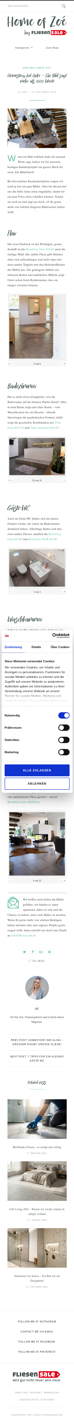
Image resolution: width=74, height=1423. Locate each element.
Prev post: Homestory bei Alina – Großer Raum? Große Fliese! (37, 1042)
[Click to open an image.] (37, 128)
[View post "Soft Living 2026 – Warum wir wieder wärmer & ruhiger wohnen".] (37, 1181)
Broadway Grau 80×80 (40, 249)
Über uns (21, 1392)
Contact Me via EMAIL (37, 1331)
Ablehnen (37, 783)
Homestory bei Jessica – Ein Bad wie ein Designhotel (37, 1278)
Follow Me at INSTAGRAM (37, 1321)
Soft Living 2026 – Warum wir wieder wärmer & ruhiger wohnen (37, 1211)
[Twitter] (25, 952)
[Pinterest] (49, 952)
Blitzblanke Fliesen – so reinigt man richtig (37, 1147)
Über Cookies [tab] (60, 646)
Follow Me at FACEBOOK (37, 1341)
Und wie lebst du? (37, 68)
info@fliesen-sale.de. (24, 935)
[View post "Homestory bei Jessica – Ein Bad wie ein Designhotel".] (37, 1248)
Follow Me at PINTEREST (37, 1351)
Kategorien (22, 47)
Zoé (22, 92)
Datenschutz (29, 1399)
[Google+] (41, 952)
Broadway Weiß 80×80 (43, 539)
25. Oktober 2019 (44, 92)
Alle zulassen (37, 770)
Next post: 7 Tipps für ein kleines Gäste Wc (37, 1058)
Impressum (51, 1392)
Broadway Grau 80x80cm (23, 802)
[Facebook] (33, 952)
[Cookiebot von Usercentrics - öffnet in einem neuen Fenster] (52, 635)
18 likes (38, 961)
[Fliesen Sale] (37, 26)
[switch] (63, 727)
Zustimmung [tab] (13, 646)
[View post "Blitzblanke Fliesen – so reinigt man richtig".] (37, 1119)
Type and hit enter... (18, 6)
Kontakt (36, 1392)
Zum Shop (52, 47)
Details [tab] (36, 646)
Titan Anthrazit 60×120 (44, 427)
